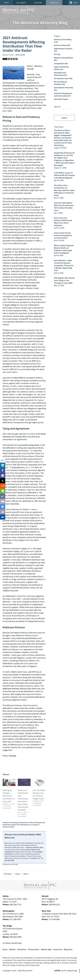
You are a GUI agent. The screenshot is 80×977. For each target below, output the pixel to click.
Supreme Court (19, 151)
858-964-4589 (9, 860)
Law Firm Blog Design (65, 970)
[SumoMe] (2, 517)
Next (26, 873)
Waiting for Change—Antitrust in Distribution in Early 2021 (9, 796)
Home (6, 2)
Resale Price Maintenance (20, 825)
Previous (8, 873)
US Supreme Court (63, 78)
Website (12, 949)
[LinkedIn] (2, 465)
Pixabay (12, 755)
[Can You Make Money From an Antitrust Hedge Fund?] (39, 782)
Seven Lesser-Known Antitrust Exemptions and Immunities (63, 235)
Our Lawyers (21, 2)
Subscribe (38, 2)
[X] (2, 480)
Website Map (46, 949)
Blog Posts (68, 949)
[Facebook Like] (2, 496)
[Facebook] (2, 470)
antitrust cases (37, 847)
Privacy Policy (33, 949)
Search (64, 118)
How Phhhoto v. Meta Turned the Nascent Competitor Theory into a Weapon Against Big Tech (63, 265)
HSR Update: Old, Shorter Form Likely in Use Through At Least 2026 (64, 280)
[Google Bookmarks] (2, 506)
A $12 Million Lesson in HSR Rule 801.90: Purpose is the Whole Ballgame (64, 175)
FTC (57, 54)
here (31, 99)
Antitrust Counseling (10, 822)
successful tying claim (28, 445)
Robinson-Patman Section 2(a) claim (20, 688)
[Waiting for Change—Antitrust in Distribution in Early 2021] (9, 782)
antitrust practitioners (27, 638)
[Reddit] (2, 485)
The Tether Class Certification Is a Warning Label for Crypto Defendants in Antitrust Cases (64, 190)
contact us (34, 858)
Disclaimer (21, 949)
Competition (61, 63)
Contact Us (54, 2)
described (18, 377)
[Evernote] (2, 491)
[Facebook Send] (2, 475)
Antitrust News (62, 45)
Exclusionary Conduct (26, 822)
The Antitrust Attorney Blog (19, 10)
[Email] (2, 501)
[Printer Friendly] (2, 511)
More (76, 2)
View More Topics (61, 99)
